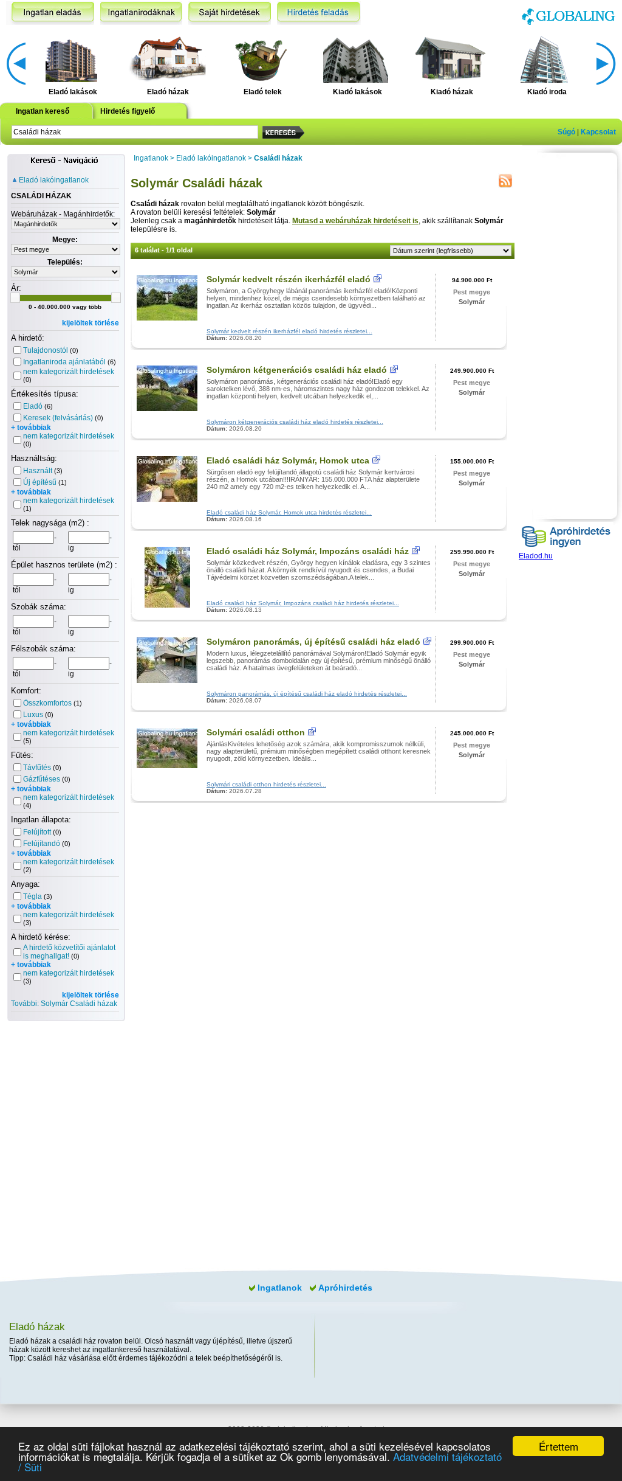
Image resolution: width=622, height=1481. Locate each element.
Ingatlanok (151, 158)
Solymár (472, 301)
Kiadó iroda (547, 92)
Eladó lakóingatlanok (54, 180)
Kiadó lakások (357, 92)
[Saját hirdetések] (229, 13)
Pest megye (471, 292)
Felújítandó (41, 843)
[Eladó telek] (261, 58)
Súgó (566, 132)
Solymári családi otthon (257, 732)
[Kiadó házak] (450, 58)
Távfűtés (37, 767)
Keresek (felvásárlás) (58, 418)
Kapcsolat (598, 132)
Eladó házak (168, 92)
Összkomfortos (47, 703)
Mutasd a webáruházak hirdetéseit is (355, 221)
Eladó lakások (73, 92)
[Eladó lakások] (71, 58)
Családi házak (278, 158)
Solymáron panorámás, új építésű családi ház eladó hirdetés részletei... (307, 693)
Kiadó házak (452, 92)
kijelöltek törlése (90, 323)
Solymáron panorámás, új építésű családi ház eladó (313, 642)
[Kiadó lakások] (355, 58)
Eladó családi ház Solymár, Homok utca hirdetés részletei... (289, 512)
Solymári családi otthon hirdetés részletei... (266, 784)
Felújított (37, 832)
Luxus (33, 714)
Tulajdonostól (45, 350)
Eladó (33, 406)
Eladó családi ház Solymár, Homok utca (288, 460)
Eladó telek (263, 92)
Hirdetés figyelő (127, 111)
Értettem (558, 1446)
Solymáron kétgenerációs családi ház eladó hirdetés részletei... (295, 421)
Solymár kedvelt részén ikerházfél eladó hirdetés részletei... (289, 331)
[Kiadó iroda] (545, 58)
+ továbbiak (31, 427)
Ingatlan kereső (42, 111)
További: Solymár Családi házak (64, 1003)
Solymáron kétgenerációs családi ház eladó (297, 370)
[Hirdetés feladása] (319, 13)
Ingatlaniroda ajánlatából (64, 362)
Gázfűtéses (41, 779)
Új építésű (39, 482)
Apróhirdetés (345, 1287)
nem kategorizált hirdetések (68, 371)
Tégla (32, 896)
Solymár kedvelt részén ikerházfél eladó (289, 279)
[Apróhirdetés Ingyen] (566, 549)
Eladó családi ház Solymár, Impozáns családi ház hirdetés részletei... (303, 603)
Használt (37, 470)
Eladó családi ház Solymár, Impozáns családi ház (308, 551)
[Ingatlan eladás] (50, 13)
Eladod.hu (536, 556)
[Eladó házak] (166, 58)
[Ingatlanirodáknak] (141, 13)
